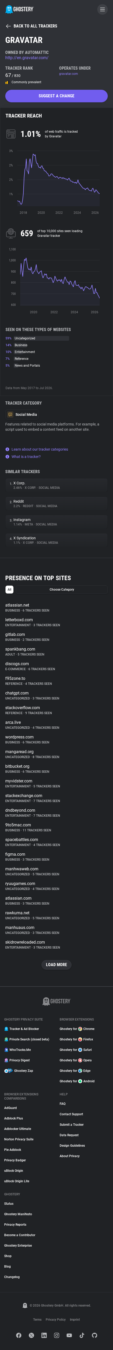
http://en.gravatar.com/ (27, 57)
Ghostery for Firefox (76, 1039)
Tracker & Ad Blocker (24, 1029)
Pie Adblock (12, 1150)
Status (8, 1204)
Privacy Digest (19, 1060)
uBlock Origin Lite (16, 1181)
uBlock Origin (13, 1171)
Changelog (12, 1277)
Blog (7, 1266)
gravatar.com (68, 74)
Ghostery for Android (77, 1081)
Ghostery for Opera (76, 1060)
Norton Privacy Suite (18, 1139)
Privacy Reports (15, 1224)
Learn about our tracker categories (40, 449)
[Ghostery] (19, 9)
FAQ (62, 1104)
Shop (8, 1256)
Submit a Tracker (72, 1125)
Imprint (75, 1319)
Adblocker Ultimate (17, 1129)
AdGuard (10, 1108)
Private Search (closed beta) (29, 1039)
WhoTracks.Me (20, 1050)
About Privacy (70, 1156)
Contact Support (71, 1114)
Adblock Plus (13, 1118)
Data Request (69, 1135)
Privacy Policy (56, 1319)
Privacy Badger (15, 1160)
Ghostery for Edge (75, 1071)
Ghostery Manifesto (18, 1214)
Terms (37, 1319)
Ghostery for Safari (76, 1050)
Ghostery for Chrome (77, 1029)
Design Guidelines (72, 1145)
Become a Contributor (19, 1235)
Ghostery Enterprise (18, 1245)
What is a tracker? (26, 457)
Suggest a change (56, 95)
